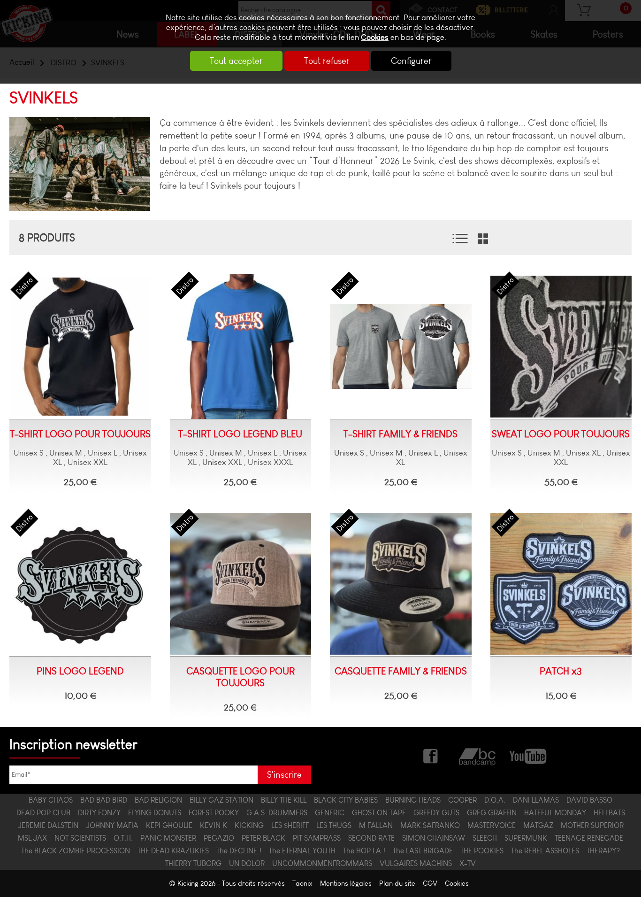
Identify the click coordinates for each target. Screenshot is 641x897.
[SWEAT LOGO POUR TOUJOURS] (561, 346)
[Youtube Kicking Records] (528, 755)
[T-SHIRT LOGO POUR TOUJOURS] (80, 346)
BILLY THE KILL (283, 800)
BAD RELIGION (158, 800)
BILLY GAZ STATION (221, 800)
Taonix (302, 883)
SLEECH (485, 838)
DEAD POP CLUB (43, 812)
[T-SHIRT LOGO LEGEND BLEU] (241, 346)
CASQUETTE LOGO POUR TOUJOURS (240, 676)
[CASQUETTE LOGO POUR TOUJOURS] (241, 584)
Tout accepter (236, 60)
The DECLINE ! (238, 850)
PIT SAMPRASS (317, 838)
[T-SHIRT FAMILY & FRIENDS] (401, 346)
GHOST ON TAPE (379, 812)
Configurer (411, 60)
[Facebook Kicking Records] (431, 755)
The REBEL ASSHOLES (545, 850)
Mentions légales (346, 883)
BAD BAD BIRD (103, 800)
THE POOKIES (482, 850)
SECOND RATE (371, 838)
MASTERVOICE (491, 825)
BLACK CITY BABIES (346, 800)
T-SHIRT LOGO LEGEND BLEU (240, 434)
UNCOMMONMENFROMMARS (322, 863)
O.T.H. (123, 838)
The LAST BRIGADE (423, 850)
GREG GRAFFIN (492, 812)
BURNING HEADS (413, 800)
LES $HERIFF (290, 825)
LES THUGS (333, 825)
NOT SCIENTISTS (80, 838)
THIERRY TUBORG (193, 863)
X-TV (467, 863)
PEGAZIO (219, 838)
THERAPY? (603, 850)
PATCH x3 (561, 671)
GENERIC (329, 812)
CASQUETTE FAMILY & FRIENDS (401, 671)
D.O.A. (494, 800)
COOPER (462, 800)
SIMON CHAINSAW (433, 838)
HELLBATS (609, 812)
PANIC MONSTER (168, 838)
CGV (430, 883)
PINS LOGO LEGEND (80, 671)
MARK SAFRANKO (430, 825)
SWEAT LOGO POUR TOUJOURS (561, 434)
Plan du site (397, 883)
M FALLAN (376, 825)
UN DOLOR (247, 863)
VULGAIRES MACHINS (416, 863)
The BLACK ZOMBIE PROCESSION (75, 850)
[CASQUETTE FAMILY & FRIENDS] (401, 584)
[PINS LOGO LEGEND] (80, 584)
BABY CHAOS (51, 800)
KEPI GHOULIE (169, 825)
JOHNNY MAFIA (112, 825)
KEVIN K (213, 825)
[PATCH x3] (561, 584)
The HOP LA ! (364, 850)
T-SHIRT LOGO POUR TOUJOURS (80, 434)
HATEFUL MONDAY (555, 812)
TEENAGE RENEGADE (589, 838)
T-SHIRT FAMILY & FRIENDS (400, 434)
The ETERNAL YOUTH (302, 850)
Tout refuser (327, 60)
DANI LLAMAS (536, 800)
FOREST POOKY (214, 812)
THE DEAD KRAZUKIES (173, 850)
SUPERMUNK (525, 838)
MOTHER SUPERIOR (592, 825)
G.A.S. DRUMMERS (276, 812)
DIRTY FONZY (99, 812)
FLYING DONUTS (154, 812)
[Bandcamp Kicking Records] (478, 755)
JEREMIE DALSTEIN (48, 825)
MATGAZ (538, 825)
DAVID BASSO (589, 800)
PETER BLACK (263, 838)
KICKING (249, 825)
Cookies (375, 37)
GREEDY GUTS (436, 812)
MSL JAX (32, 838)
